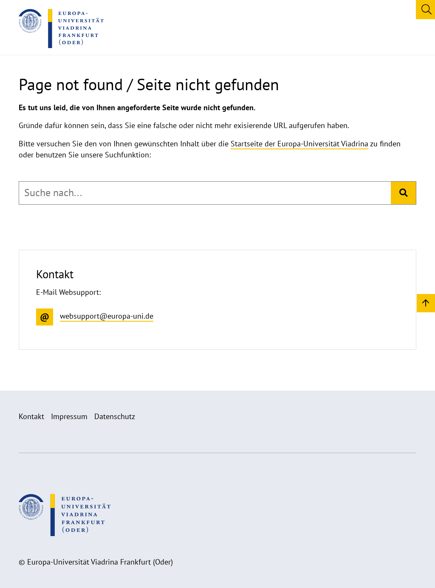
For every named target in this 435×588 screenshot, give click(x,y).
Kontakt (31, 416)
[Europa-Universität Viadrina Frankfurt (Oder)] (61, 28)
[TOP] (426, 302)
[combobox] (205, 193)
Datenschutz (114, 416)
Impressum (69, 416)
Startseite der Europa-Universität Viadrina (299, 143)
